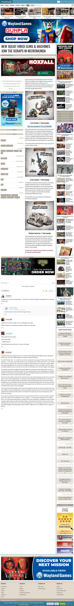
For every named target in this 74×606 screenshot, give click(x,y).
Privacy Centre (59, 592)
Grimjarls (30, 85)
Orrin (26, 129)
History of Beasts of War (61, 590)
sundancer (8, 295)
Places (23, 5)
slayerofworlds (13, 307)
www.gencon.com (65, 544)
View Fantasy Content (65, 116)
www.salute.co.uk (65, 551)
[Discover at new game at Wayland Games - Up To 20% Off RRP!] (11, 126)
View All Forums (65, 505)
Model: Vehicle (3, 197)
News (2, 5)
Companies (3, 594)
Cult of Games (4, 586)
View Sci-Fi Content (65, 113)
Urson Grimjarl (48, 143)
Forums (18, 5)
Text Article (3, 163)
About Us (58, 586)
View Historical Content (65, 118)
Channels (3, 588)
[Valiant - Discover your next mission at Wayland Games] (65, 69)
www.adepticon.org (65, 538)
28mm (2, 184)
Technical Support (41, 588)
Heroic (2, 179)
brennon (11, 55)
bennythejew (9, 333)
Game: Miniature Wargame (5, 195)
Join (69, 1)
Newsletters (22, 590)
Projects (12, 5)
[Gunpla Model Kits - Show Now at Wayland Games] (37, 31)
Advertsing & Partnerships (25, 592)
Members (21, 588)
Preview (5, 158)
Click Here (65, 531)
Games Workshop (29, 79)
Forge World (38, 197)
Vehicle (6, 174)
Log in (72, 1)
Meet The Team (60, 588)
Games (7, 5)
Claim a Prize (40, 586)
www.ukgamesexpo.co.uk (65, 521)
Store (62, 1)
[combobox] (55, 5)
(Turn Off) (15, 92)
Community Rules (60, 594)
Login (53, 282)
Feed (65, 1)
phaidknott (9, 352)
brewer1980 (9, 319)
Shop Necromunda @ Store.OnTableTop (39, 126)
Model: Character (14, 195)
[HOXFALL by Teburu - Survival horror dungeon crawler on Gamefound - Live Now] (28, 75)
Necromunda (48, 81)
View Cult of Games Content (65, 111)
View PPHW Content (65, 120)
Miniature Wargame (4, 168)
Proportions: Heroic (10, 197)
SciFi (2, 153)
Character (3, 174)
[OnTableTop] (6, 2)
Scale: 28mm (17, 197)
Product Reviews (23, 594)
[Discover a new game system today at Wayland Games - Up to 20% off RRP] (28, 274)
